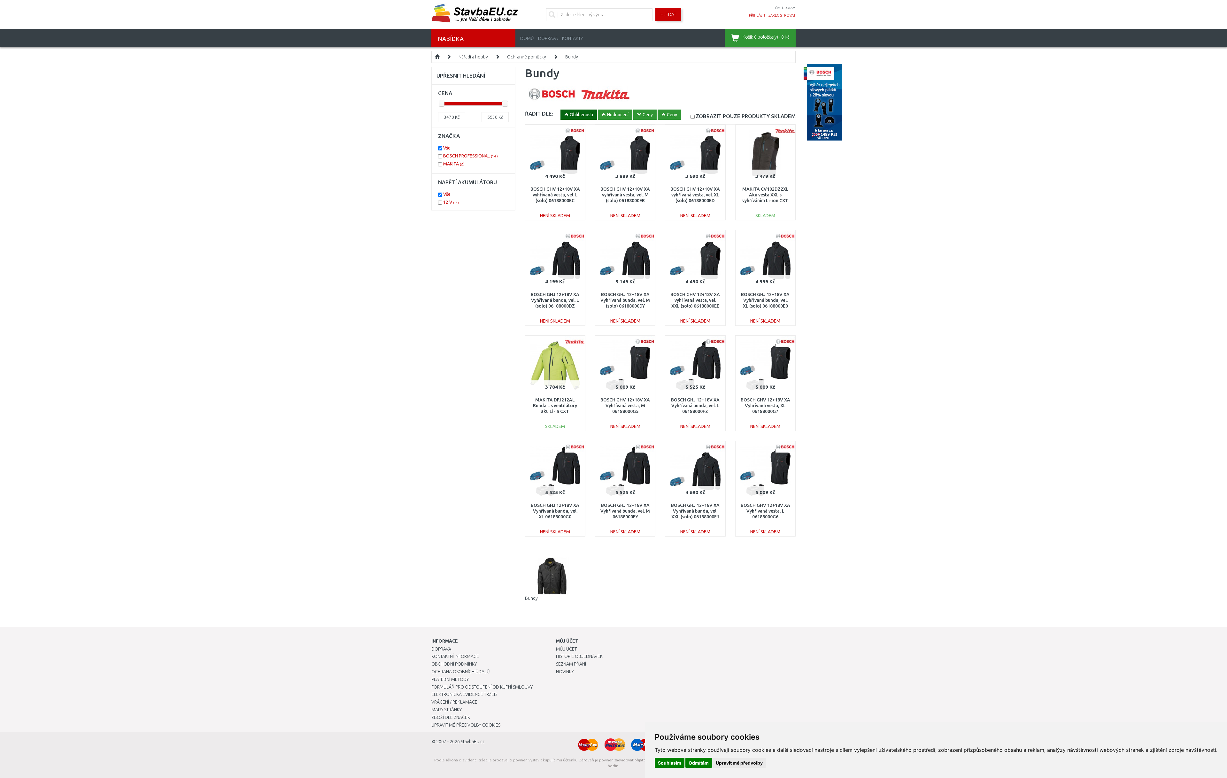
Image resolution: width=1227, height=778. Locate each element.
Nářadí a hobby (473, 56)
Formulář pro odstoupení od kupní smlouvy (482, 687)
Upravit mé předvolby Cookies (465, 725)
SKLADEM (746, 116)
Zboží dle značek (450, 717)
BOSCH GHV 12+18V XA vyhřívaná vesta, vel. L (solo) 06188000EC (555, 195)
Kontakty (572, 38)
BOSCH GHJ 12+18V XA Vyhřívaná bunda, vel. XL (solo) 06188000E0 (765, 300)
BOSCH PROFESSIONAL (470, 155)
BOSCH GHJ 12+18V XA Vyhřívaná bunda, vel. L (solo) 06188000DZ (555, 300)
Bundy (571, 56)
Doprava (548, 38)
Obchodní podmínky (454, 664)
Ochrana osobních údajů (460, 671)
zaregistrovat (782, 15)
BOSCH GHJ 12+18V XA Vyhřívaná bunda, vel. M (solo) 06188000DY (625, 300)
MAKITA (454, 163)
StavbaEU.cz (473, 741)
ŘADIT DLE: (539, 114)
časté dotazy (785, 8)
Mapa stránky (446, 709)
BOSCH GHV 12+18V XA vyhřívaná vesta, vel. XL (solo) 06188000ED (695, 195)
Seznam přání (571, 664)
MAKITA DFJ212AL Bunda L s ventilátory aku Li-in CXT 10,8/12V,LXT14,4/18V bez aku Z (555, 411)
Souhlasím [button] (669, 763)
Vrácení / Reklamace (454, 702)
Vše (447, 147)
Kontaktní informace (455, 656)
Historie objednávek (579, 656)
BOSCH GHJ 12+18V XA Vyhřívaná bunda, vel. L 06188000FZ (695, 405)
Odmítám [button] (699, 763)
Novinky (565, 671)
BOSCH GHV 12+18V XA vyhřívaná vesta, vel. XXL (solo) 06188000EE (695, 300)
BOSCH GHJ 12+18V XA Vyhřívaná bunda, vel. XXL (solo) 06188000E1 (695, 511)
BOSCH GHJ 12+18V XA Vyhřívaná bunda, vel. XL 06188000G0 (555, 511)
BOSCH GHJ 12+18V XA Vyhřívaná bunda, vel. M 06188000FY (625, 511)
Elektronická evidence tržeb (464, 694)
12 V (451, 202)
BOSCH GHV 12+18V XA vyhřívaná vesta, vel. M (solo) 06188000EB (625, 195)
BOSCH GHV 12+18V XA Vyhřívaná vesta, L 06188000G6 (765, 511)
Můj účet (566, 649)
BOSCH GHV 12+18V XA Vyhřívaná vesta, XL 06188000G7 (765, 405)
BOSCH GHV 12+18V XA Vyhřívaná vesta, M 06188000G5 (625, 405)
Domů (527, 38)
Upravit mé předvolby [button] (739, 763)
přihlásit (757, 15)
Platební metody (450, 679)
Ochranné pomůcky (526, 56)
